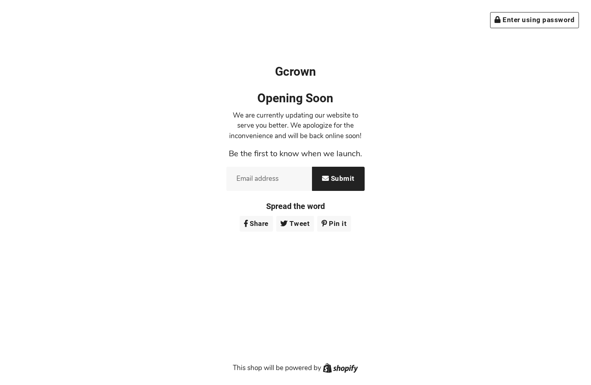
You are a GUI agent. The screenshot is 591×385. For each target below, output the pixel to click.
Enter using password (538, 20)
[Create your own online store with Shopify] (340, 368)
